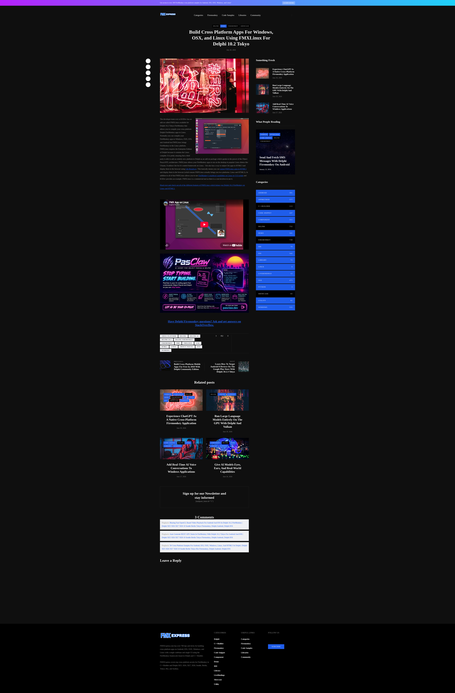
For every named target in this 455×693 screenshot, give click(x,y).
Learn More (288, 3)
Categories (198, 15)
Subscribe (276, 646)
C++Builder (275, 206)
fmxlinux (188, 343)
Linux (191, 397)
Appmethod (274, 134)
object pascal (186, 346)
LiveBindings (275, 273)
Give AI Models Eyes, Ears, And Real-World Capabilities (227, 468)
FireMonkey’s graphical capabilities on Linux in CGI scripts (220, 176)
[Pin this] (148, 78)
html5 (164, 346)
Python (275, 287)
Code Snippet (170, 442)
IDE (275, 247)
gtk (198, 343)
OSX (166, 400)
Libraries (242, 15)
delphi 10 (194, 336)
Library (222, 394)
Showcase (245, 26)
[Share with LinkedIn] (148, 72)
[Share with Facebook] (148, 61)
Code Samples (228, 15)
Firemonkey (212, 15)
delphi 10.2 (166, 339)
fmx (178, 343)
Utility (275, 300)
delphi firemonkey (184, 339)
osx (198, 346)
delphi (183, 336)
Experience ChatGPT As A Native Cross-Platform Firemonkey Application (181, 420)
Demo (223, 26)
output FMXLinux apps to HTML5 (233, 169)
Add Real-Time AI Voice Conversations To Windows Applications (181, 468)
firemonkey (167, 343)
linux (173, 346)
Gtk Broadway (191, 169)
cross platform (169, 336)
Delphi (216, 26)
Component (178, 394)
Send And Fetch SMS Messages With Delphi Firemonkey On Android (274, 161)
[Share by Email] (148, 84)
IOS (185, 397)
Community (255, 15)
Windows (166, 350)
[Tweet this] (148, 67)
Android (167, 394)
